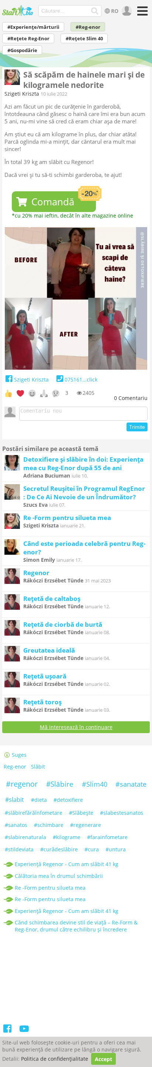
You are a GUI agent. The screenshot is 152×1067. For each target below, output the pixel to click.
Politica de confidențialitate (54, 1059)
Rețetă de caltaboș (51, 598)
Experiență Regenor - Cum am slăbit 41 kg (66, 864)
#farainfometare (107, 837)
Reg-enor (15, 766)
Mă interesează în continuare (76, 727)
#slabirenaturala (25, 837)
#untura (116, 849)
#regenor (22, 784)
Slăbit (38, 766)
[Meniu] (141, 13)
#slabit (14, 800)
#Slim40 (94, 784)
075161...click (81, 379)
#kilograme (66, 837)
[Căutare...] (94, 11)
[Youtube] (24, 1029)
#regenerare (85, 824)
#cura (91, 849)
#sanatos (16, 824)
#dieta (39, 799)
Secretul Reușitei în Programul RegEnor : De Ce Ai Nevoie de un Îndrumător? (84, 492)
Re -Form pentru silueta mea (67, 517)
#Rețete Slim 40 (84, 38)
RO (114, 10)
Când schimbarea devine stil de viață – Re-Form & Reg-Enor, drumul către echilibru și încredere (76, 926)
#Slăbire (59, 784)
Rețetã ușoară (44, 676)
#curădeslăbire (59, 849)
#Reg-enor (88, 27)
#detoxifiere (68, 799)
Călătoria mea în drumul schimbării (59, 875)
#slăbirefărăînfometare (33, 812)
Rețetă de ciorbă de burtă (62, 624)
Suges (18, 754)
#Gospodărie (22, 50)
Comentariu (131, 397)
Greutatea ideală (49, 650)
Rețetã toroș (42, 702)
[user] (126, 11)
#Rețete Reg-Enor (28, 38)
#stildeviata (19, 849)
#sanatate (130, 784)
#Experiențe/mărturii (33, 27)
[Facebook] (8, 1029)
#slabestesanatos (121, 812)
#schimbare (48, 824)
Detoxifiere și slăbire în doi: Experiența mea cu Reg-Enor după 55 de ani (83, 463)
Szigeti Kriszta (21, 93)
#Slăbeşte (81, 812)
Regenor (36, 572)
